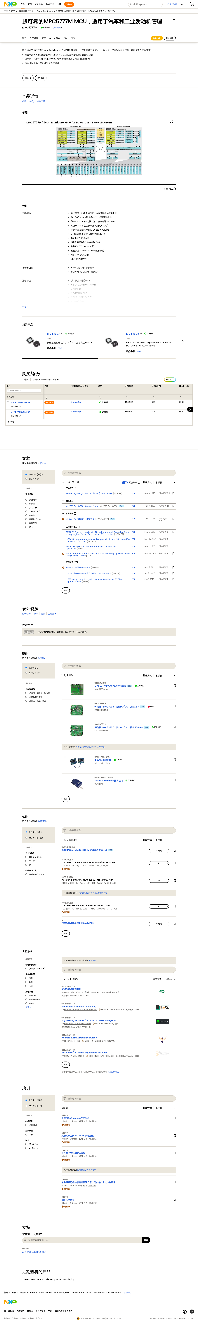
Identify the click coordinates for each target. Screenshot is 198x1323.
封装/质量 (170, 38)
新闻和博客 (41, 1311)
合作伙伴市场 (113, 1072)
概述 (24, 38)
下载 (157, 863)
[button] (183, 4)
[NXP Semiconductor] (10, 4)
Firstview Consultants (74, 1056)
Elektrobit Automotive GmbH (77, 1023)
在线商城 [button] (69, 4)
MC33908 (132, 334)
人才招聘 (20, 1311)
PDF (60, 348)
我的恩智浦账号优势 (63, 1311)
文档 (44, 38)
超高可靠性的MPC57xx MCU (89, 11)
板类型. (41, 657)
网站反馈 (39, 1318)
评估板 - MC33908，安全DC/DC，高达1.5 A (117, 706)
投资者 (30, 1311)
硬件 (36, 613)
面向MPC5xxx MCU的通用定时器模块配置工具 (84, 850)
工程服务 (52, 613)
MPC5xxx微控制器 (66, 11)
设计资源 (53, 38)
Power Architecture (46, 11)
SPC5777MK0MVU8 (20, 412)
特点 (31, 101)
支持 (73, 38)
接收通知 (57, 27)
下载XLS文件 (170, 380)
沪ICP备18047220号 (113, 1318)
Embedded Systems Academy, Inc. (80, 1009)
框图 (24, 101)
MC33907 (53, 334)
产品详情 (34, 38)
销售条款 (23, 1318)
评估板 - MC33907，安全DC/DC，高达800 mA (119, 727)
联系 (50, 1311)
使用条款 (15, 1318)
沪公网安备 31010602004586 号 (92, 1318)
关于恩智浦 (9, 1311)
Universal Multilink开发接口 (109, 780)
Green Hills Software (73, 992)
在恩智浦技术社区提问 (33, 1252)
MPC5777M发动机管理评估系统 (110, 686)
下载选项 (159, 851)
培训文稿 (93, 1121)
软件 (43, 613)
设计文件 (26, 613)
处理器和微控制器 (25, 11)
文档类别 (42, 463)
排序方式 (147, 482)
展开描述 (10, 397)
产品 (13, 11)
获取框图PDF (170, 189)
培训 (66, 38)
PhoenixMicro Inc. (72, 1041)
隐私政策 (7, 1318)
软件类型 (42, 820)
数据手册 (14, 406)
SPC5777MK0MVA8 (20, 402)
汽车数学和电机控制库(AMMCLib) (78, 923)
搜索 (146, 1240)
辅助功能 (31, 1318)
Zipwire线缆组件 (103, 759)
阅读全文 (127, 1292)
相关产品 (41, 101)
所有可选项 (49, 403)
